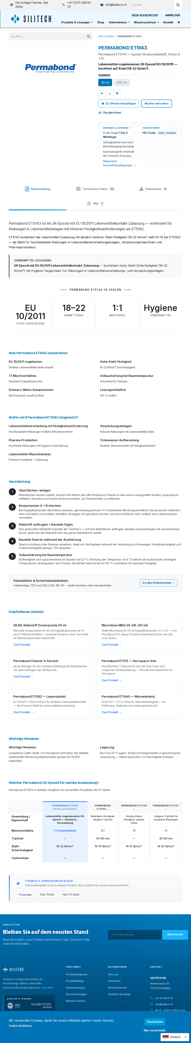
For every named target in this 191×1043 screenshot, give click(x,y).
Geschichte (114, 981)
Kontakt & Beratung (119, 994)
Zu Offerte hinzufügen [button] (121, 103)
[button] (175, 935)
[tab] (38, 188)
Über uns (113, 974)
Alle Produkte (106, 36)
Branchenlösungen (76, 994)
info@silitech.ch (164, 1004)
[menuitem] (77, 22)
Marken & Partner (75, 1001)
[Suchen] (178, 5)
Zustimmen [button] (155, 1022)
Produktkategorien (76, 974)
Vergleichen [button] (112, 112)
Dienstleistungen (75, 988)
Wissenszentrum (117, 988)
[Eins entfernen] (102, 94)
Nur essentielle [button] (155, 1030)
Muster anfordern (157, 103)
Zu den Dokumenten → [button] (159, 583)
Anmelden (172, 15)
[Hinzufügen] (117, 94)
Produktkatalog (74, 981)
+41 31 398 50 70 (164, 998)
